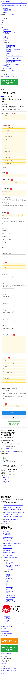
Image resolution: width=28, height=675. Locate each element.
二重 (7, 580)
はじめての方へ (6, 37)
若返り (7, 576)
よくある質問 (6, 66)
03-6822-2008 (11, 14)
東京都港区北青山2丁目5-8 (9, 552)
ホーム (4, 36)
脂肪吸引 (8, 592)
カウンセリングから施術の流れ (13, 565)
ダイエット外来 (9, 599)
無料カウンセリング (10, 601)
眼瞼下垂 (8, 574)
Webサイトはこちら (7, 540)
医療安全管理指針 (8, 618)
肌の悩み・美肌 (9, 591)
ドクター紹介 (6, 38)
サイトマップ (7, 616)
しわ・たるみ (9, 588)
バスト (7, 593)
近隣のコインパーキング (10, 451)
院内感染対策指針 (8, 620)
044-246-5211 (3, 663)
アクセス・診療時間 (8, 68)
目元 (7, 581)
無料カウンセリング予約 (4, 26)
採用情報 (6, 621)
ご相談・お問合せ (10, 600)
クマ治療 (8, 575)
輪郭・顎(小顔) (9, 587)
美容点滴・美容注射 (10, 595)
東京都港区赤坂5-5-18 (8, 545)
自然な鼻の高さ (9, 578)
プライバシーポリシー (9, 617)
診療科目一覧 (6, 40)
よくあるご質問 (9, 567)
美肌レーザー (9, 589)
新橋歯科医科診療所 (10, 597)
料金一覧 (5, 65)
